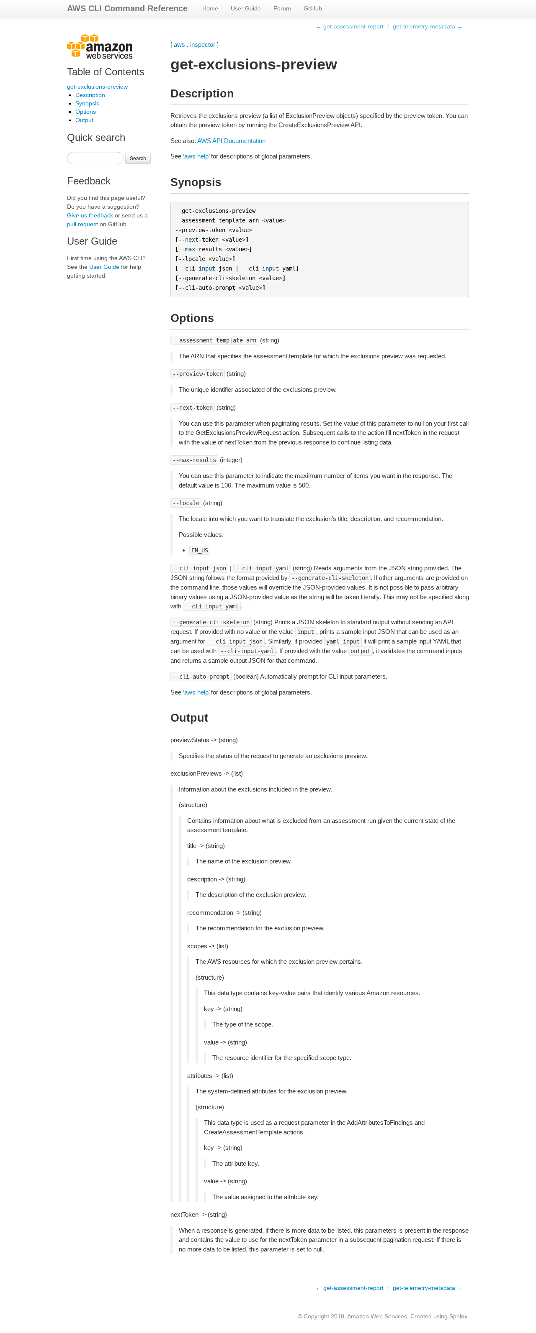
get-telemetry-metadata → (428, 26)
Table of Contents (105, 71)
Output (84, 120)
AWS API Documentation (231, 140)
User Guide (246, 8)
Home (210, 8)
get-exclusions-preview (97, 86)
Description (90, 95)
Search (138, 157)
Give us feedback (90, 215)
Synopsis (87, 103)
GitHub (313, 8)
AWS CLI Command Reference (127, 8)
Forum (282, 8)
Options (85, 111)
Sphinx (458, 1316)
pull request (82, 224)
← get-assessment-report (350, 26)
